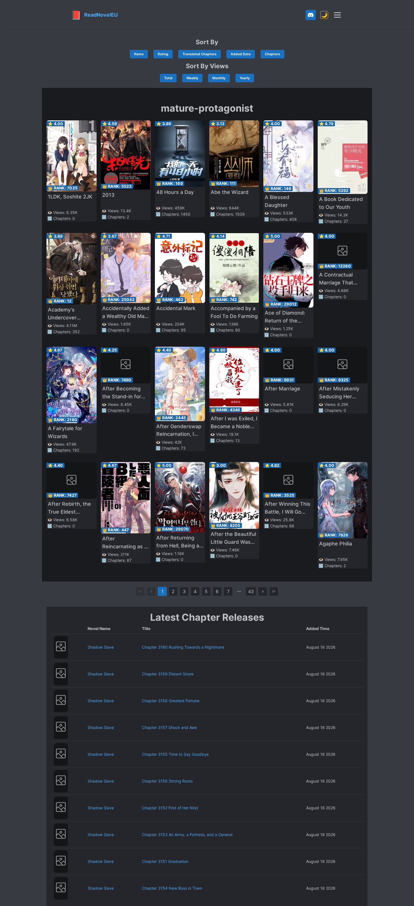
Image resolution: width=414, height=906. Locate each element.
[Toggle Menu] (337, 15)
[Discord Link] (311, 15)
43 (251, 591)
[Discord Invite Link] (311, 15)
